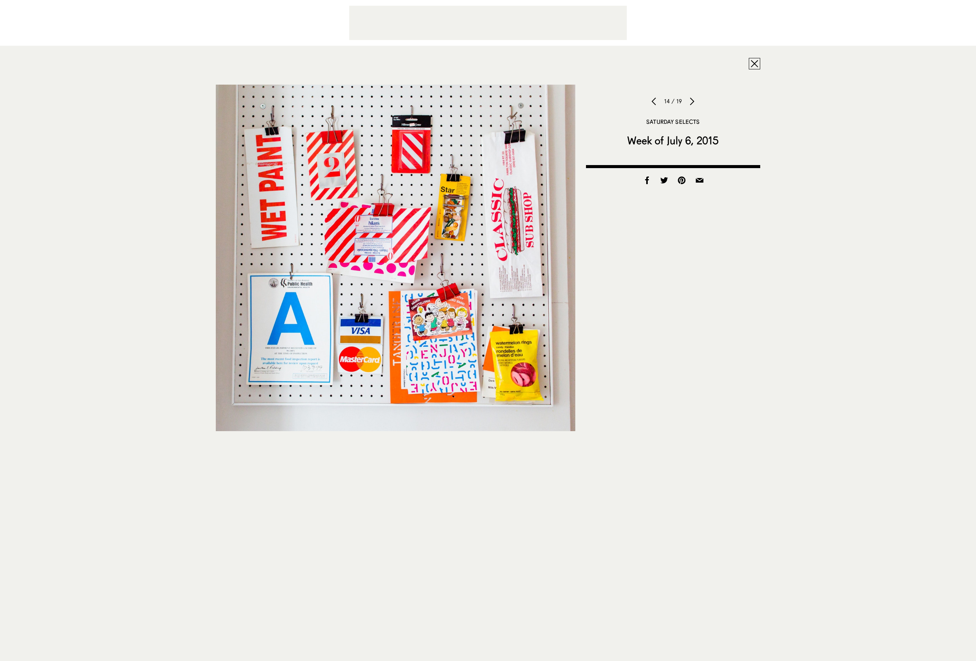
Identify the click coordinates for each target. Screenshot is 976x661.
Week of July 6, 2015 (673, 140)
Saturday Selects (673, 121)
